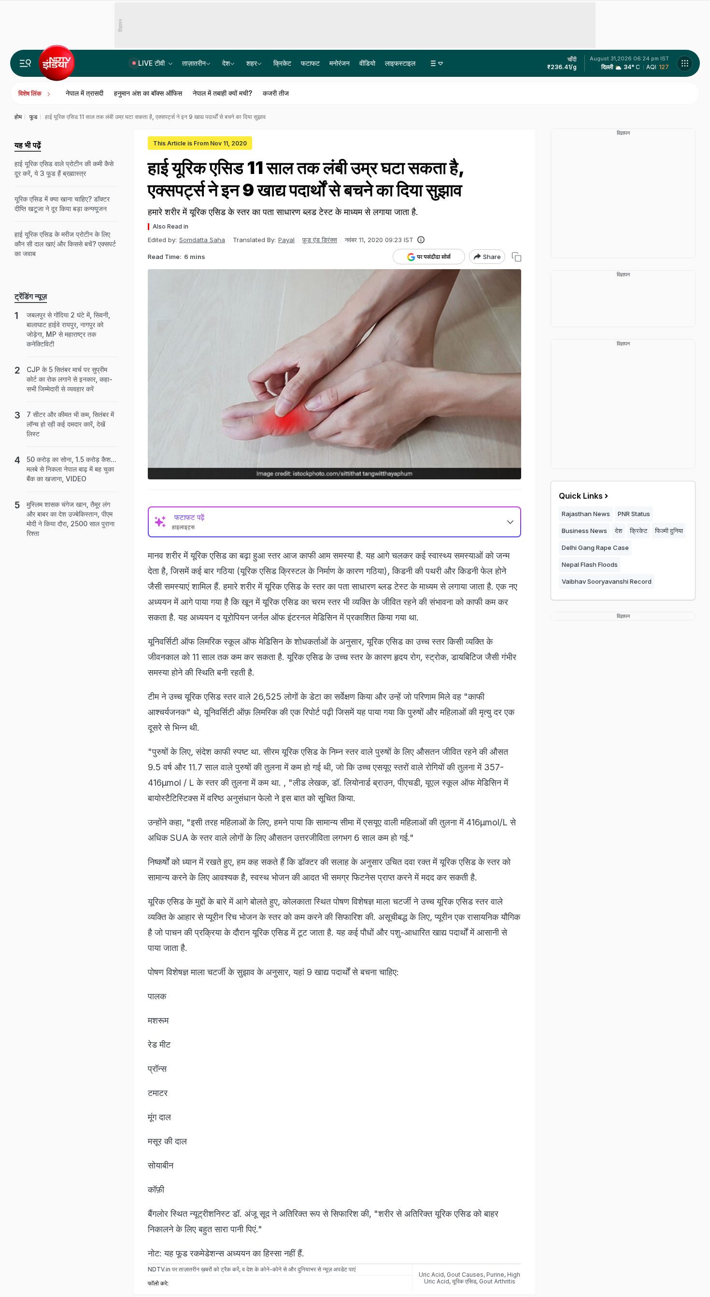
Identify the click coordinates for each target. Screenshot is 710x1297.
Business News (584, 530)
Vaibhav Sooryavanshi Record (607, 581)
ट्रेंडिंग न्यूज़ (30, 296)
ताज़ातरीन (194, 63)
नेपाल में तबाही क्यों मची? (222, 93)
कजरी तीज (276, 93)
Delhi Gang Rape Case (595, 547)
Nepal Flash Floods (590, 564)
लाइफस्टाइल (400, 63)
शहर (251, 63)
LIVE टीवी (152, 63)
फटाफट (310, 63)
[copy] (516, 256)
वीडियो (367, 63)
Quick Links (581, 496)
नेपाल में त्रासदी (84, 93)
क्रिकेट (282, 63)
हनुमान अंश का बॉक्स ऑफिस (148, 93)
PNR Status (634, 514)
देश (226, 63)
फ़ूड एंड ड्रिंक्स (319, 240)
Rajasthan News (586, 514)
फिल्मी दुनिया (669, 530)
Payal (286, 240)
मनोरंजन (339, 63)
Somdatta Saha (202, 240)
